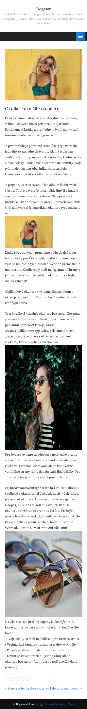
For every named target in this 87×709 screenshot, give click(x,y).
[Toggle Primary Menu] (80, 36)
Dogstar (43, 9)
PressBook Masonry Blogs (58, 704)
